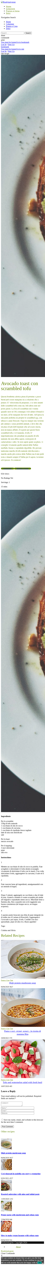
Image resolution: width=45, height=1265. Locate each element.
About (18, 1247)
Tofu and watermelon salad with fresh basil (22, 1082)
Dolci (8, 13)
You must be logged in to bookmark (15, 42)
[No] (43, 1263)
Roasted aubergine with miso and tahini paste (20, 1194)
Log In (3, 44)
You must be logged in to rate (12, 49)
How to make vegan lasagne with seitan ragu (20, 1235)
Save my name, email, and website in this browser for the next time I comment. (22, 1121)
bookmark (5, 47)
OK (39, 1263)
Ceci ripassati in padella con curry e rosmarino (20, 1174)
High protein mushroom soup (22, 983)
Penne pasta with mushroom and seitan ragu (20, 1215)
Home (8, 6)
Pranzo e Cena (13, 11)
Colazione (10, 9)
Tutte (11, 980)
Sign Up (11, 44)
